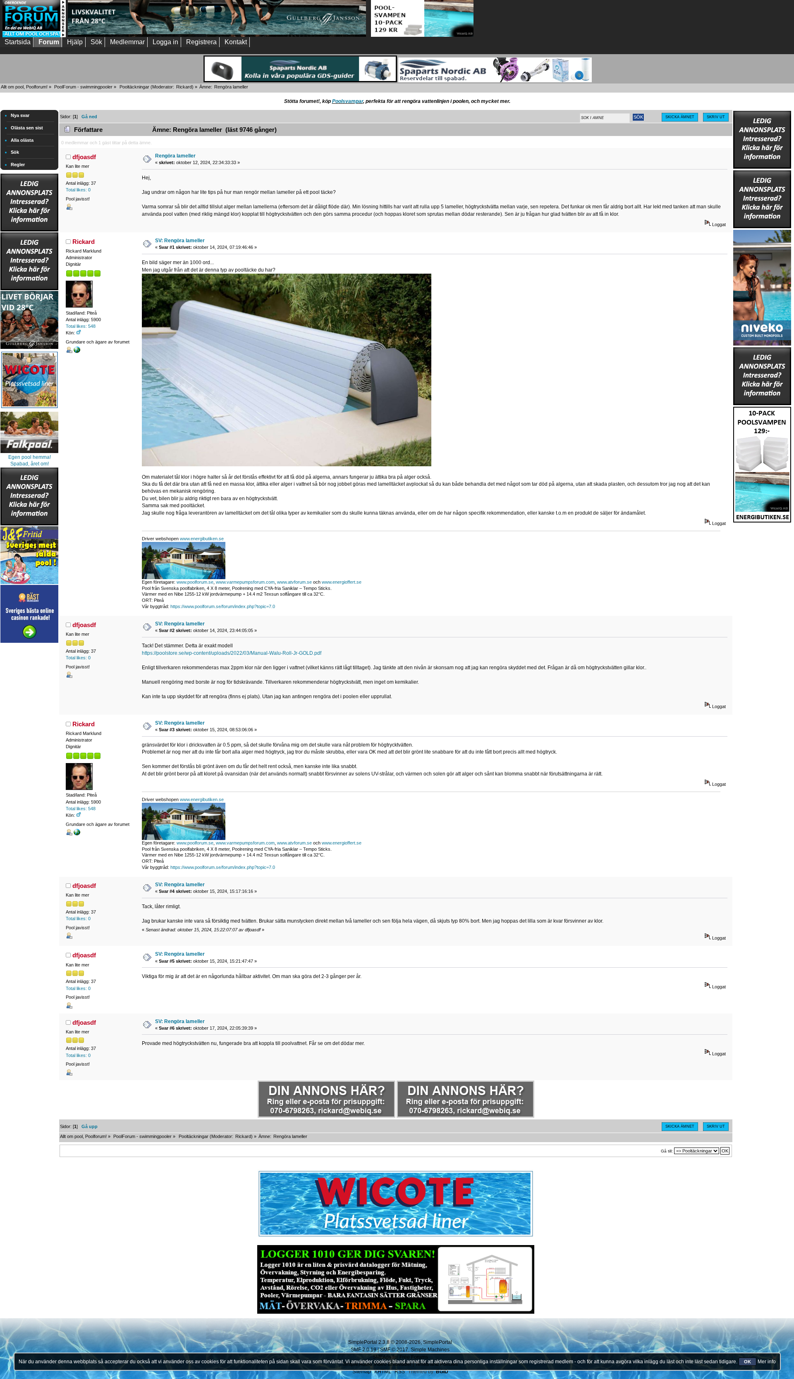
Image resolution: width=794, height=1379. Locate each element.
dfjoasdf (84, 156)
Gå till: (667, 1151)
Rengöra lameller (175, 156)
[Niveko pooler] (762, 286)
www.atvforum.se (294, 582)
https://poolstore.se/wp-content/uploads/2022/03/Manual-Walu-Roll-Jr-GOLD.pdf (231, 653)
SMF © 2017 (394, 1350)
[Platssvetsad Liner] (395, 1237)
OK (747, 1361)
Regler (18, 164)
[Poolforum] (34, 35)
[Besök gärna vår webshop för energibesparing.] (77, 351)
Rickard (184, 86)
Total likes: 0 (78, 189)
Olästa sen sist (27, 127)
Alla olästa (22, 140)
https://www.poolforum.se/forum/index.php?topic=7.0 (222, 606)
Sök (15, 152)
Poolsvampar (347, 101)
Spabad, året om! (29, 464)
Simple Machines (430, 1350)
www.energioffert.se (341, 582)
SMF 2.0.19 (363, 1350)
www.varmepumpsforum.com (245, 582)
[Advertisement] (29, 769)
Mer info (767, 1362)
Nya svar (20, 115)
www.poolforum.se (195, 582)
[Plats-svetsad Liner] (29, 409)
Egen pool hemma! (29, 457)
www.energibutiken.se (202, 538)
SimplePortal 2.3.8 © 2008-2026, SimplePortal (400, 1342)
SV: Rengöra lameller (180, 240)
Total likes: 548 (81, 326)
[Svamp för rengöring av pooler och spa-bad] (762, 463)
